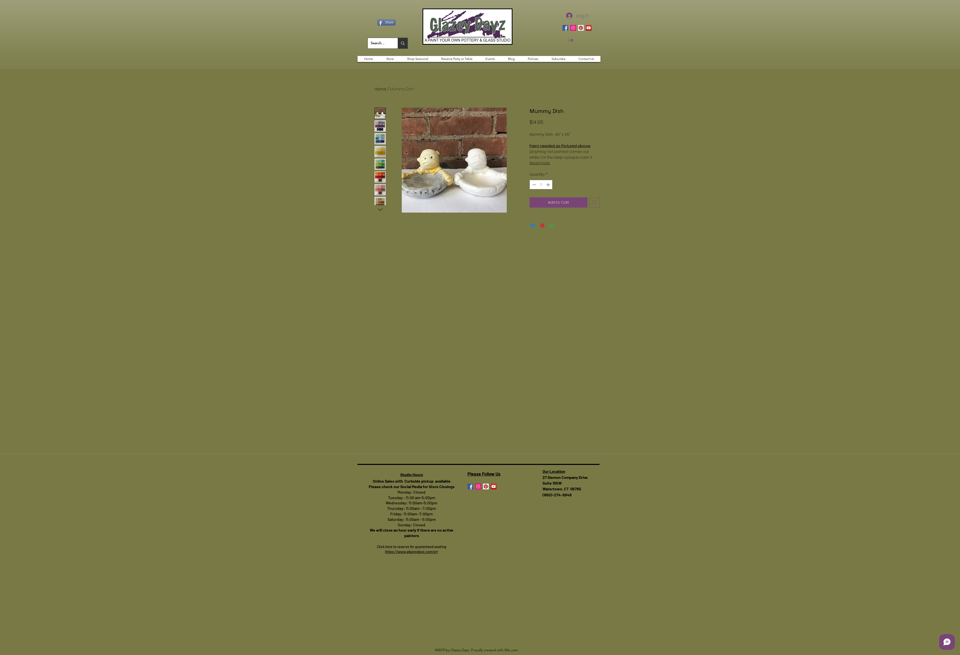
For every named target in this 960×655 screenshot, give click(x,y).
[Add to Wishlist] (595, 202)
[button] (571, 40)
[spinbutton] (541, 184)
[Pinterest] (581, 28)
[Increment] (548, 184)
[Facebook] (565, 28)
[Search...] (403, 43)
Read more (540, 162)
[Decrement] (533, 184)
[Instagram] (573, 28)
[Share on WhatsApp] (552, 226)
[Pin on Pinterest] (542, 226)
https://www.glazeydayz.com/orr (411, 551)
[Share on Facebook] (533, 226)
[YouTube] (589, 28)
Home (380, 89)
